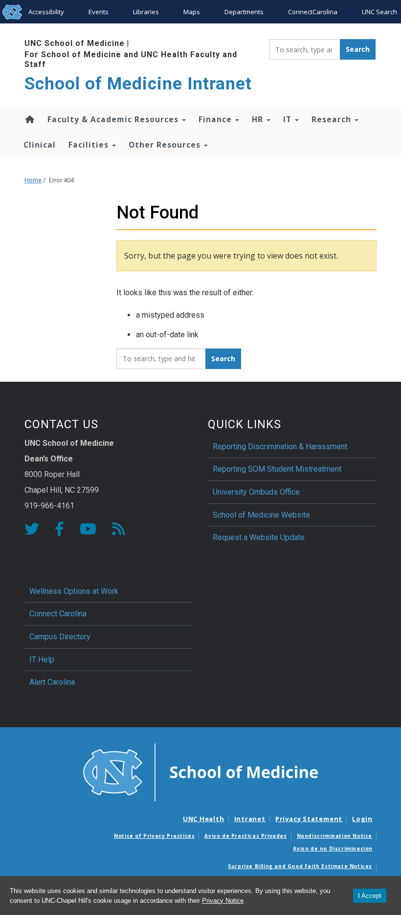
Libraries (146, 11)
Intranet (250, 818)
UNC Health (203, 818)
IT (288, 119)
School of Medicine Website (261, 515)
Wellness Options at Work (73, 591)
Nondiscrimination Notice (334, 835)
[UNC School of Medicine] (200, 771)
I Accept (369, 895)
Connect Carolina (58, 613)
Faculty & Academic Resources (114, 119)
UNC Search (379, 11)
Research (333, 119)
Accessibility (46, 11)
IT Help (41, 659)
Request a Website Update (259, 537)
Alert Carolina (52, 682)
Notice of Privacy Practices (154, 835)
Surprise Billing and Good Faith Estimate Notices (300, 866)
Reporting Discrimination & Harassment (281, 446)
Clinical (39, 144)
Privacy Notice (223, 900)
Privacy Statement (308, 818)
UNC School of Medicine (74, 43)
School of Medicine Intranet (138, 84)
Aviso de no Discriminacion (333, 848)
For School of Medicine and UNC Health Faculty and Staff (130, 59)
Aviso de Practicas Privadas (245, 835)
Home (29, 119)
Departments (244, 11)
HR (259, 119)
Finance (216, 119)
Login (362, 818)
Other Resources (166, 144)
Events (99, 11)
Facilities (89, 144)
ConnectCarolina (312, 11)
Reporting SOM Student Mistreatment (277, 469)
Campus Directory (59, 636)
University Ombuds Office (256, 492)
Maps (191, 11)
